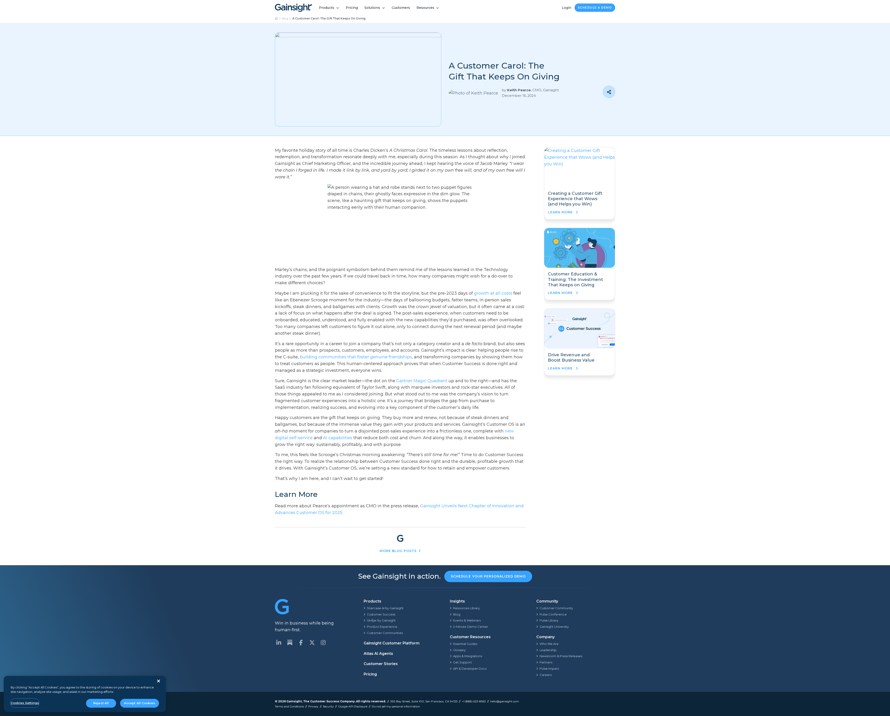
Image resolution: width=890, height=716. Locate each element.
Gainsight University (554, 626)
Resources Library (466, 608)
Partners (546, 662)
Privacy (313, 706)
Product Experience (382, 626)
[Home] (276, 18)
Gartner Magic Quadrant (421, 380)
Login (566, 8)
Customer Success (381, 614)
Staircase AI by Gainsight (385, 608)
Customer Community (556, 608)
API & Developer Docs (469, 668)
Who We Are (549, 644)
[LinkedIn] (278, 642)
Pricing (352, 8)
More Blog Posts (398, 551)
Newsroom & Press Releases (561, 656)
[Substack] (289, 642)
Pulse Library (549, 620)
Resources (425, 8)
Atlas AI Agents (378, 653)
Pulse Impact (549, 668)
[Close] (158, 681)
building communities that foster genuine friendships (356, 357)
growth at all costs (493, 293)
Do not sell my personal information (396, 706)
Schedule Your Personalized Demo (488, 576)
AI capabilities (337, 437)
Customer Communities (385, 633)
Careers (546, 675)
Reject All (101, 703)
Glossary (459, 650)
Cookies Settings (25, 703)
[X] (312, 642)
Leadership (548, 650)
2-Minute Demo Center (470, 626)
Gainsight (294, 701)
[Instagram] (323, 642)
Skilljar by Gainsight (381, 620)
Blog (285, 18)
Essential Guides (465, 644)
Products (326, 8)
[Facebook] (301, 642)
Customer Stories (381, 664)
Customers (401, 8)
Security (328, 706)
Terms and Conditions (289, 706)
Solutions (372, 8)
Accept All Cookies (139, 703)
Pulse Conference (553, 614)
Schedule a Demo (595, 7)
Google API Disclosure (352, 706)
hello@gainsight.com (504, 701)
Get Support (462, 662)
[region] (85, 694)
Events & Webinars (467, 620)
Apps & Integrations (467, 656)
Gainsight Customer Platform (392, 643)
